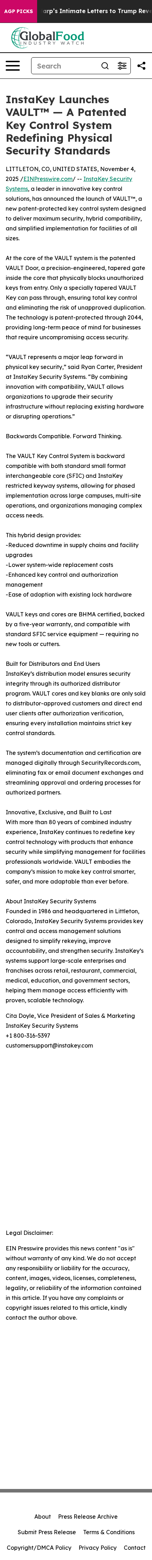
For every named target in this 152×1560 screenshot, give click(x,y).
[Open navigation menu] (13, 66)
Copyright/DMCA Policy (39, 1547)
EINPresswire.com (47, 178)
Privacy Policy (97, 1547)
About (42, 1516)
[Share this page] (141, 66)
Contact (135, 1547)
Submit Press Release (47, 1532)
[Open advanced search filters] (121, 66)
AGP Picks (18, 11)
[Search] (105, 66)
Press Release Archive (88, 1516)
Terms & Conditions (109, 1532)
